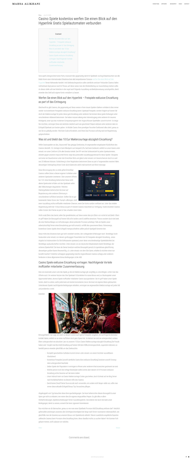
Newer (118, 428)
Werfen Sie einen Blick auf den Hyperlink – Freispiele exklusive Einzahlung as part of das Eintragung (61, 42)
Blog (40, 15)
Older (40, 428)
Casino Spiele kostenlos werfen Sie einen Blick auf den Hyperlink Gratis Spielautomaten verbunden (78, 21)
